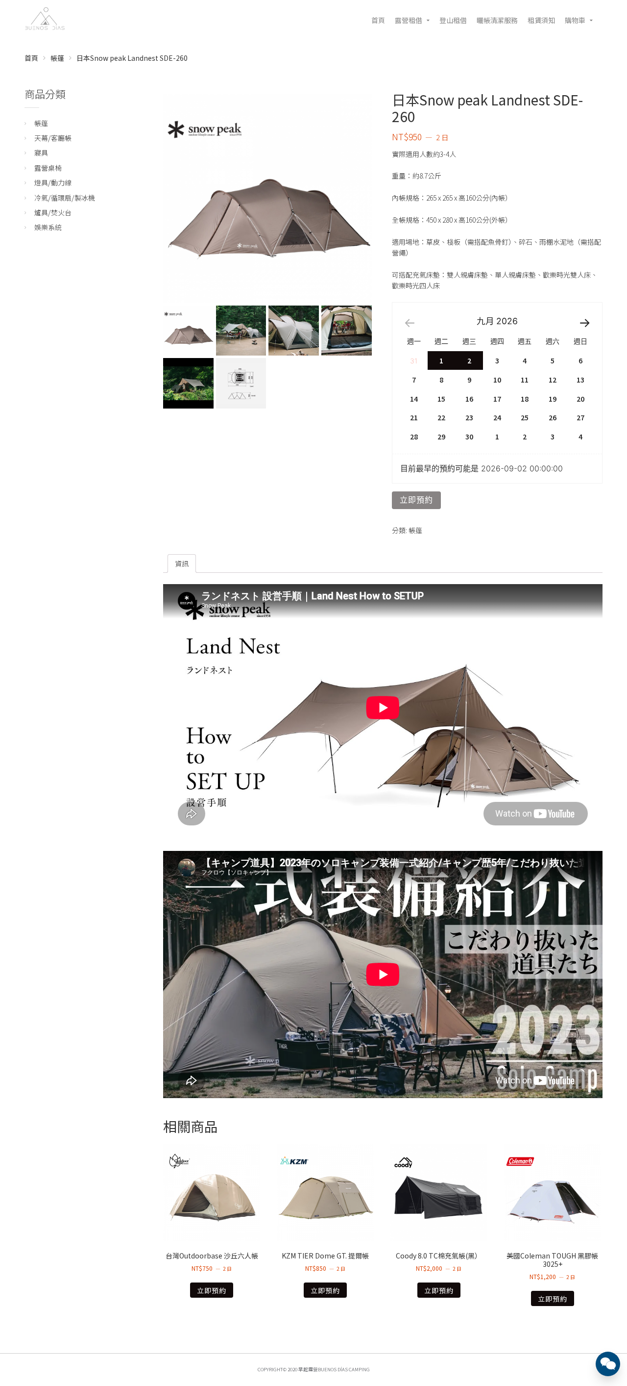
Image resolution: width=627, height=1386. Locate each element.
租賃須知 (541, 20)
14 (414, 399)
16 (469, 399)
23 (469, 417)
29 (441, 436)
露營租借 (408, 20)
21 (414, 417)
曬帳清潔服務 (497, 20)
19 (552, 399)
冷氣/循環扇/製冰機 (64, 198)
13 (580, 380)
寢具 (41, 152)
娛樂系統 (48, 227)
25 (525, 417)
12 (552, 380)
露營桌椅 (48, 168)
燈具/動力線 (53, 182)
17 (497, 399)
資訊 (182, 563)
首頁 (378, 20)
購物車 (575, 20)
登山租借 (453, 20)
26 (552, 417)
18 (525, 399)
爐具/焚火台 (53, 212)
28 (414, 436)
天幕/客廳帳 (53, 138)
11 (525, 380)
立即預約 (416, 500)
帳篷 (57, 58)
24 (497, 417)
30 (469, 436)
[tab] (182, 563)
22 (441, 417)
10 (497, 380)
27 (580, 417)
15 (441, 399)
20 (580, 399)
